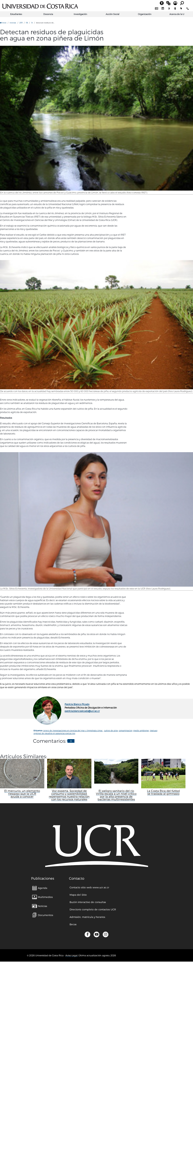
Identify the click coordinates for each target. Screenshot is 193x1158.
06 (27, 23)
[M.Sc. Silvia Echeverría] (96, 519)
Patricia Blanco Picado (77, 704)
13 (32, 23)
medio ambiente (141, 730)
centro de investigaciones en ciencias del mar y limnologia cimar (73, 730)
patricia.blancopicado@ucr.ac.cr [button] (82, 711)
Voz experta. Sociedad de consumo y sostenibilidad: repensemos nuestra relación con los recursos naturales (69, 795)
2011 (21, 23)
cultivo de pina (111, 730)
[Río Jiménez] (96, 118)
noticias (13, 23)
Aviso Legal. (71, 955)
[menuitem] (156, 8)
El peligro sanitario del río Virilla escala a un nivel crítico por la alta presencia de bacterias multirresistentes (116, 795)
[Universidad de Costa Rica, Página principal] (40, 5)
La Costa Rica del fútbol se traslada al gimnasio (163, 792)
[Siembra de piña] (96, 324)
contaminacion (125, 730)
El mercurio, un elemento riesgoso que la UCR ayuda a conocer (22, 793)
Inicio (4, 23)
